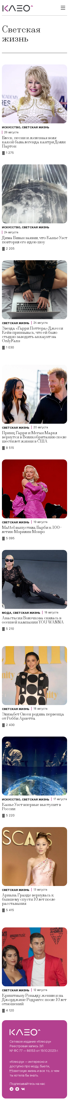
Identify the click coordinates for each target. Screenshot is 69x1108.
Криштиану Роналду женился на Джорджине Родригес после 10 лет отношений (34, 999)
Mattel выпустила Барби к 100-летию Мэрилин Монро (32, 529)
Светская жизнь (35, 127)
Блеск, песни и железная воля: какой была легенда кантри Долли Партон (34, 142)
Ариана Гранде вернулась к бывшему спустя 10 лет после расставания (28, 899)
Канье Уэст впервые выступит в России (31, 806)
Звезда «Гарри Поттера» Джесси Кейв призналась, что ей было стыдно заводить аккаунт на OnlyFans (32, 334)
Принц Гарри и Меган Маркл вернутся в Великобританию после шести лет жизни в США (34, 437)
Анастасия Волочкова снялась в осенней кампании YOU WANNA (33, 620)
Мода (6, 613)
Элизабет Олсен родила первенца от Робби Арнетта (33, 716)
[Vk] (23, 1089)
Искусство (11, 127)
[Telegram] (11, 1089)
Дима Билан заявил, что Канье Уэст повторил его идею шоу (34, 240)
